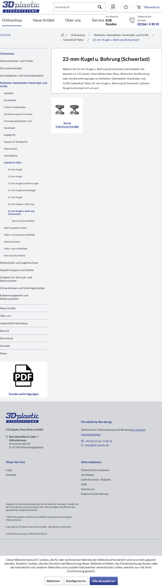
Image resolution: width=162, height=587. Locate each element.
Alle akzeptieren (103, 581)
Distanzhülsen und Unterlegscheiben (22, 288)
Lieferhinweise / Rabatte (96, 479)
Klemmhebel (10, 148)
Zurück (6, 34)
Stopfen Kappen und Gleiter (17, 270)
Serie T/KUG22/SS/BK (23, 220)
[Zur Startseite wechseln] (62, 35)
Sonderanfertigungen (24, 394)
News (3, 353)
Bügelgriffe (9, 134)
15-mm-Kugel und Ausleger (22, 190)
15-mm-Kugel (15, 176)
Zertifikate (87, 474)
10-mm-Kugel (15, 169)
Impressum (88, 489)
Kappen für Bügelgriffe (15, 141)
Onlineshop (7, 53)
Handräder (9, 127)
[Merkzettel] (126, 7)
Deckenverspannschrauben (18, 114)
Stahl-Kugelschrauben (15, 227)
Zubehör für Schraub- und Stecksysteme (16, 279)
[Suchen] (100, 7)
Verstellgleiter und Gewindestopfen (21, 75)
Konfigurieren (76, 581)
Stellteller (9, 93)
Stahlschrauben (12, 241)
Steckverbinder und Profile (16, 61)
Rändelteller (10, 100)
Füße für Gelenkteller (15, 107)
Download (6, 338)
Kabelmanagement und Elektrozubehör (14, 297)
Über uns (5, 315)
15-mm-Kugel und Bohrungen (23, 183)
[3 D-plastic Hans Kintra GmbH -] (22, 421)
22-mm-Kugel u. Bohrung (21, 204)
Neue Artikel (8, 308)
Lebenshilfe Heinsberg (13, 323)
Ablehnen (53, 581)
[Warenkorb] (139, 7)
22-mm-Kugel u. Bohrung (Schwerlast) (21, 212)
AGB (84, 484)
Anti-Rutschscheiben (15, 255)
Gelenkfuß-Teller (13, 162)
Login (9, 470)
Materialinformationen (95, 470)
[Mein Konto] (114, 7)
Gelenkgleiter (11, 155)
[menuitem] (114, 7)
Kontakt (5, 345)
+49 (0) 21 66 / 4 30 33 (98, 441)
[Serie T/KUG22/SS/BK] (67, 108)
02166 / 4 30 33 (148, 24)
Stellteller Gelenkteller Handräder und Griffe (23, 84)
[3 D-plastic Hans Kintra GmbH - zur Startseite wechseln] (27, 7)
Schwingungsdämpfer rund (18, 120)
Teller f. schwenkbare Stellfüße (19, 234)
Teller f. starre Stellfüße (15, 248)
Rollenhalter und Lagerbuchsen (19, 262)
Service (4, 330)
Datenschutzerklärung (94, 493)
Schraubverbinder (11, 68)
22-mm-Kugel (15, 197)
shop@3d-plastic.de (97, 445)
